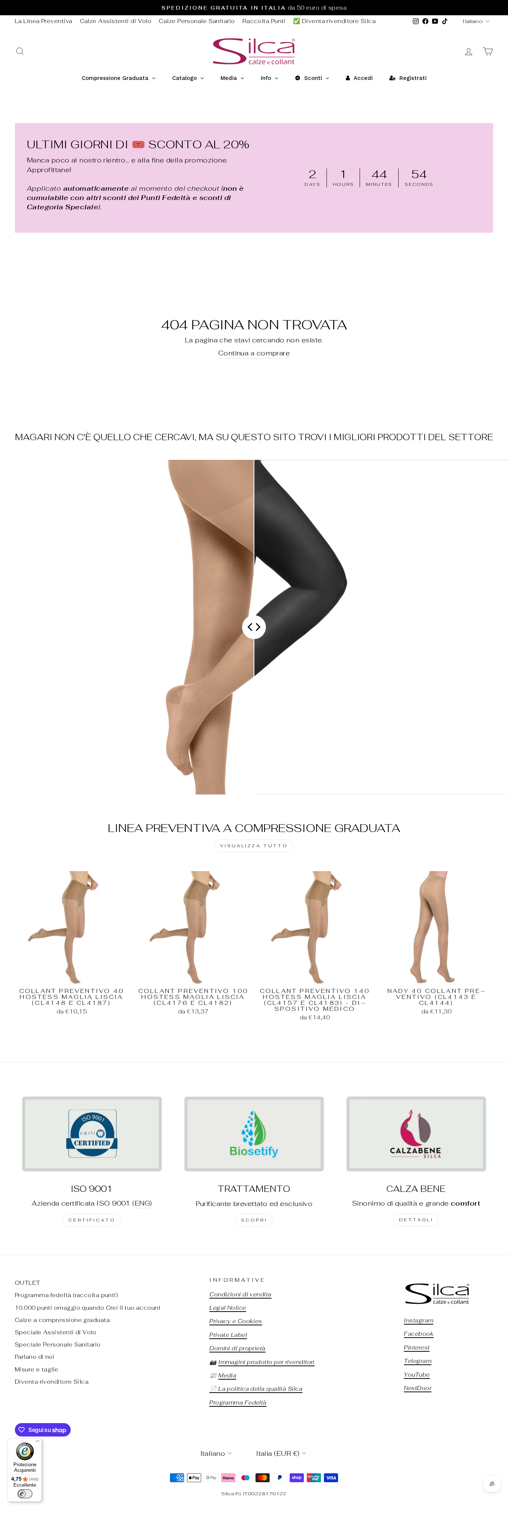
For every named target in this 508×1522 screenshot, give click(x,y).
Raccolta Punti (264, 21)
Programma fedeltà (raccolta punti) (66, 1295)
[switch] (24, 1493)
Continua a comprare (254, 353)
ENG (142, 1203)
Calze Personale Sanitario (197, 21)
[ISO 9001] (92, 1133)
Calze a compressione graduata (62, 1319)
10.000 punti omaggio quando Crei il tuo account (88, 1307)
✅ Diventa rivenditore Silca (334, 21)
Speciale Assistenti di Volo (55, 1332)
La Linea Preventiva (44, 21)
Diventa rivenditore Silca (52, 1381)
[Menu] (37, 1442)
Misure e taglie (37, 1369)
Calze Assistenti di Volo (116, 21)
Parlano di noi (34, 1356)
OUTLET (28, 1282)
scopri (254, 1220)
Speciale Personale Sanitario (58, 1344)
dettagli (416, 1220)
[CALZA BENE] (416, 1133)
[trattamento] (254, 1133)
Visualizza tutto (254, 846)
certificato (92, 1220)
